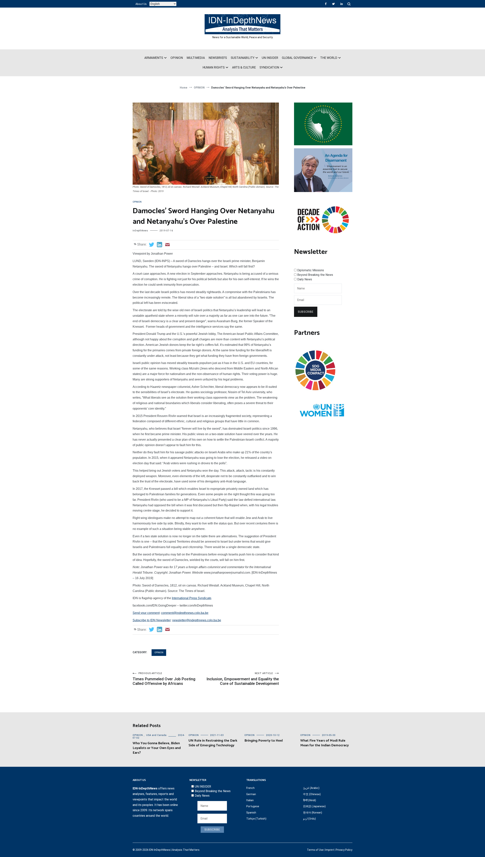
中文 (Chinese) (312, 794)
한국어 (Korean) (312, 812)
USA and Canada (156, 735)
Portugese (252, 806)
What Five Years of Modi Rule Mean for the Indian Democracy (324, 743)
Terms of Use (315, 849)
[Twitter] (333, 4)
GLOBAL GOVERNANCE (297, 58)
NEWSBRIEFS (218, 58)
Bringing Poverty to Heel (263, 740)
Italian (250, 800)
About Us (141, 3)
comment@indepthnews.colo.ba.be (184, 612)
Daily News (304, 279)
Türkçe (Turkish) (256, 818)
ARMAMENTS (153, 58)
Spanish (251, 812)
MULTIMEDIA (196, 58)
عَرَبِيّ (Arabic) (311, 787)
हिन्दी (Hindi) (309, 800)
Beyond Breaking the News (315, 275)
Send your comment (146, 612)
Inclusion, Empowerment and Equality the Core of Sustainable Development (243, 679)
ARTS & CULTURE (244, 67)
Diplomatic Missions (310, 270)
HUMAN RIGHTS (214, 67)
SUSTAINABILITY (242, 58)
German (251, 794)
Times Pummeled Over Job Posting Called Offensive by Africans (164, 679)
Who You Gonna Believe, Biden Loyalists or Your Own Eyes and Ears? (157, 748)
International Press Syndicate (191, 598)
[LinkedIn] (342, 4)
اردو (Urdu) (309, 818)
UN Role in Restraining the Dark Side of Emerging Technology (213, 743)
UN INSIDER (270, 58)
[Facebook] (325, 4)
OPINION (177, 58)
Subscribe (306, 311)
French (250, 787)
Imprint (329, 849)
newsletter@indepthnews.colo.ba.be (196, 620)
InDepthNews (140, 230)
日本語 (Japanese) (314, 806)
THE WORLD (328, 58)
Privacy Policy (344, 849)
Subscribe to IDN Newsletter (152, 620)
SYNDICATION (269, 67)
